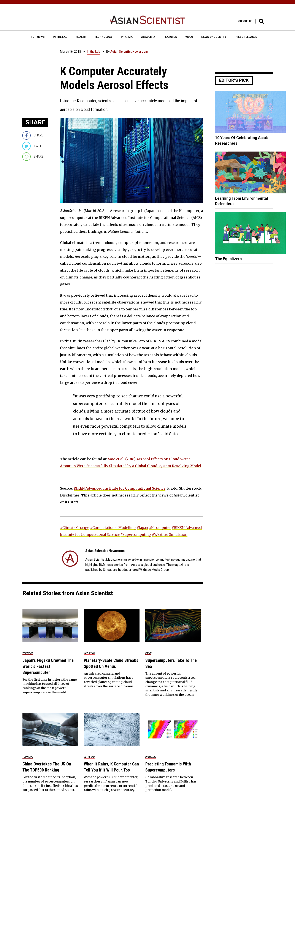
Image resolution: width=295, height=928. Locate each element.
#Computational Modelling (113, 527)
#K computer (160, 527)
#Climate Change (74, 527)
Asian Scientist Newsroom (129, 51)
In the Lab (93, 51)
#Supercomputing (136, 534)
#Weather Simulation (169, 534)
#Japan (142, 527)
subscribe (245, 21)
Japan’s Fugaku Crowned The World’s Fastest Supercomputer (48, 666)
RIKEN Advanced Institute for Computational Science (119, 488)
